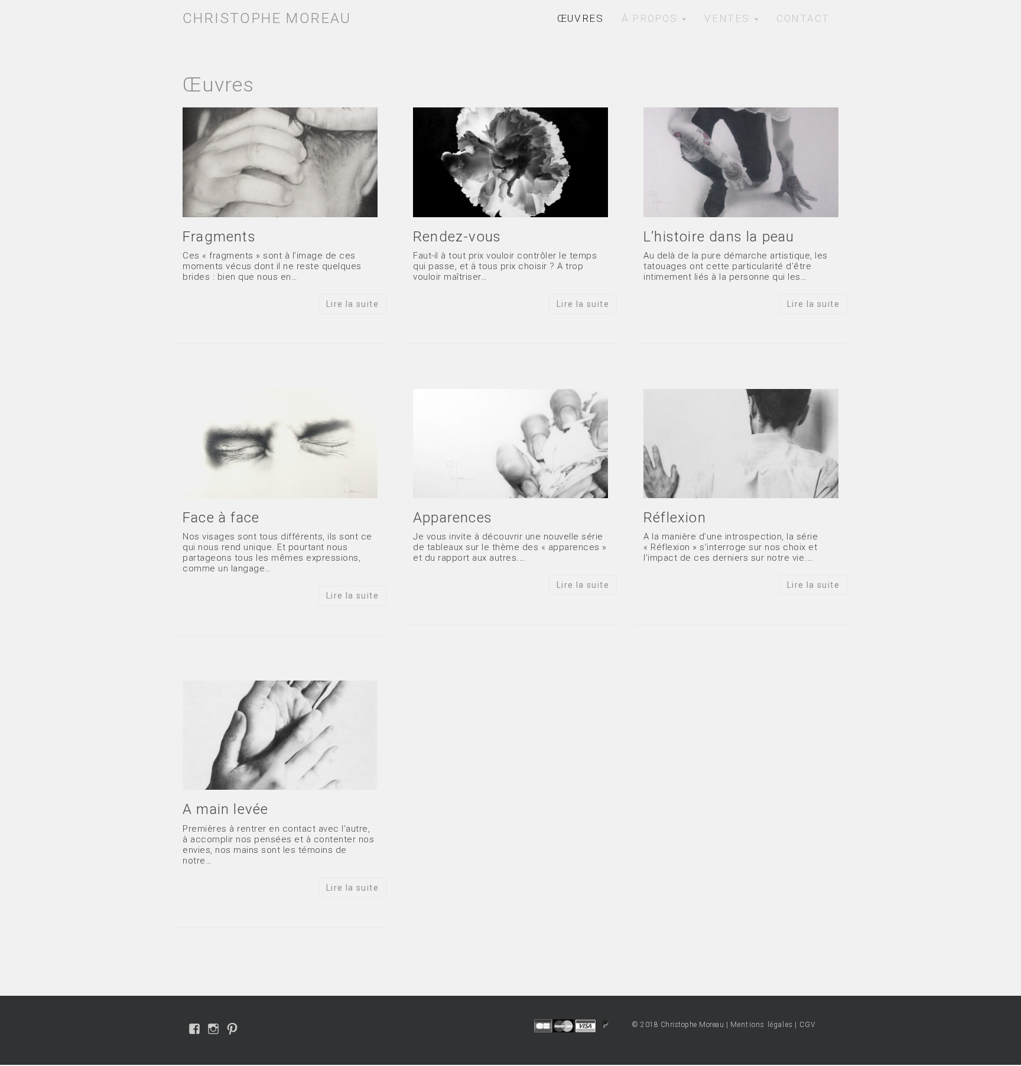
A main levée (225, 809)
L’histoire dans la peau (719, 236)
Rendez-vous (457, 236)
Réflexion (674, 517)
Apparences (452, 517)
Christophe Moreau (267, 18)
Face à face (221, 517)
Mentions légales (761, 1025)
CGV (807, 1025)
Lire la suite (352, 304)
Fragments (219, 236)
